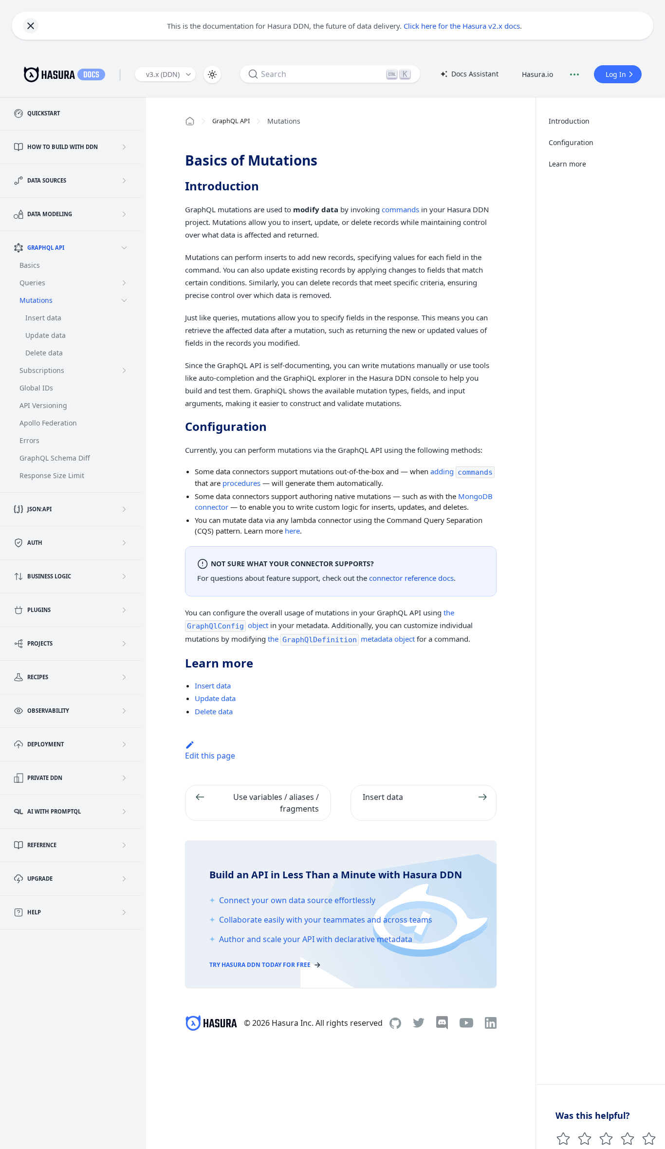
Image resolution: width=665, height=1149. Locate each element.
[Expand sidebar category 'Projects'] (124, 643)
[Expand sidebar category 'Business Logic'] (124, 576)
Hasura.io (537, 74)
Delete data (214, 711)
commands (400, 209)
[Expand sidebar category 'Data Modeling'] (124, 214)
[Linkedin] (491, 1023)
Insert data (213, 685)
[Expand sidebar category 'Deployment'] (124, 744)
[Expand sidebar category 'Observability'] (124, 711)
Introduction (569, 121)
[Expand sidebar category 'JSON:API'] (124, 509)
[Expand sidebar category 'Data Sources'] (124, 180)
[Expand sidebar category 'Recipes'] (124, 677)
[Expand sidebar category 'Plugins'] (124, 610)
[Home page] (190, 121)
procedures (241, 483)
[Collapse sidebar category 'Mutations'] (124, 300)
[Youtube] (466, 1023)
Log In (616, 74)
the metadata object (341, 639)
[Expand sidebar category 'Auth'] (124, 543)
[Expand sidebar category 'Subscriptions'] (124, 370)
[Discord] (442, 1023)
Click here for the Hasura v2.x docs (462, 26)
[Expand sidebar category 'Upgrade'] (124, 879)
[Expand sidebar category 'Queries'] (124, 283)
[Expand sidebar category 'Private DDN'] (124, 778)
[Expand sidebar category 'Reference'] (124, 845)
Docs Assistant (469, 74)
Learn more (567, 163)
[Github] (395, 1023)
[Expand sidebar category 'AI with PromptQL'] (124, 811)
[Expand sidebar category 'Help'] (124, 912)
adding (461, 471)
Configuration (571, 142)
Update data (215, 698)
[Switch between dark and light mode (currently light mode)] (212, 74)
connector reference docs (411, 578)
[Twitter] (419, 1023)
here (292, 531)
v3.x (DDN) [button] (163, 74)
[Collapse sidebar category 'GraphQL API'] (124, 248)
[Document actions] (574, 74)
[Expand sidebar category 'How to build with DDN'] (124, 147)
